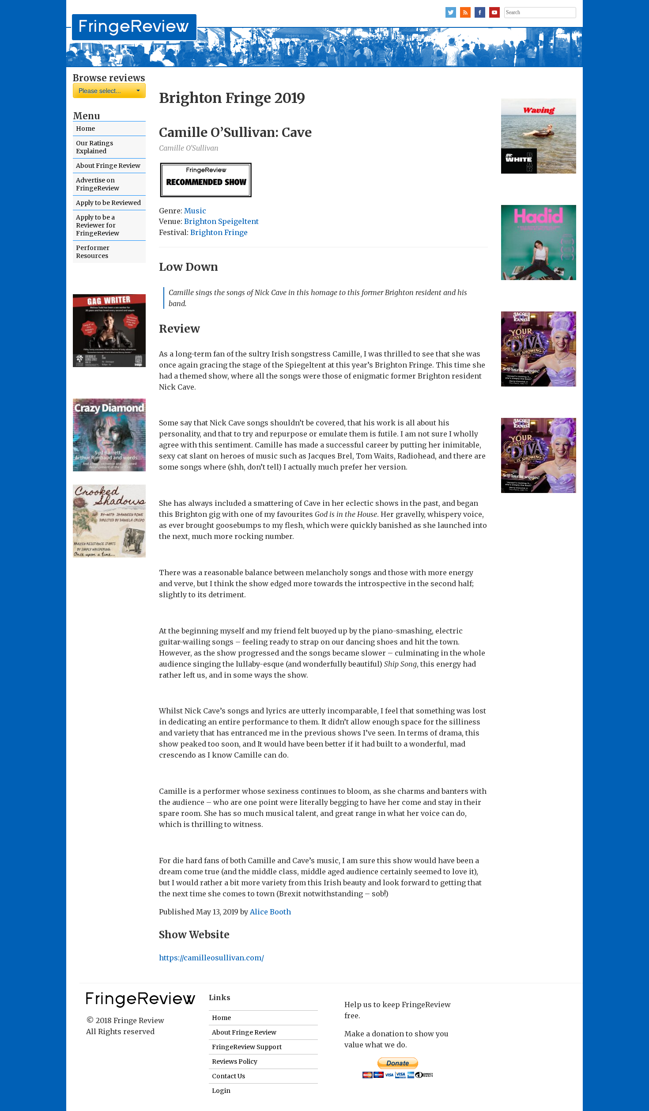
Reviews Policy (234, 1061)
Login (221, 1091)
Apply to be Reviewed (108, 203)
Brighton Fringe (219, 232)
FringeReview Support (247, 1047)
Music (195, 210)
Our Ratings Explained (94, 147)
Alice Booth (270, 911)
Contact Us (228, 1076)
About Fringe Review (108, 166)
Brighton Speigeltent (221, 221)
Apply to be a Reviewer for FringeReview (97, 225)
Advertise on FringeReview (97, 184)
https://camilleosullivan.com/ (211, 957)
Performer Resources (92, 252)
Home (85, 129)
